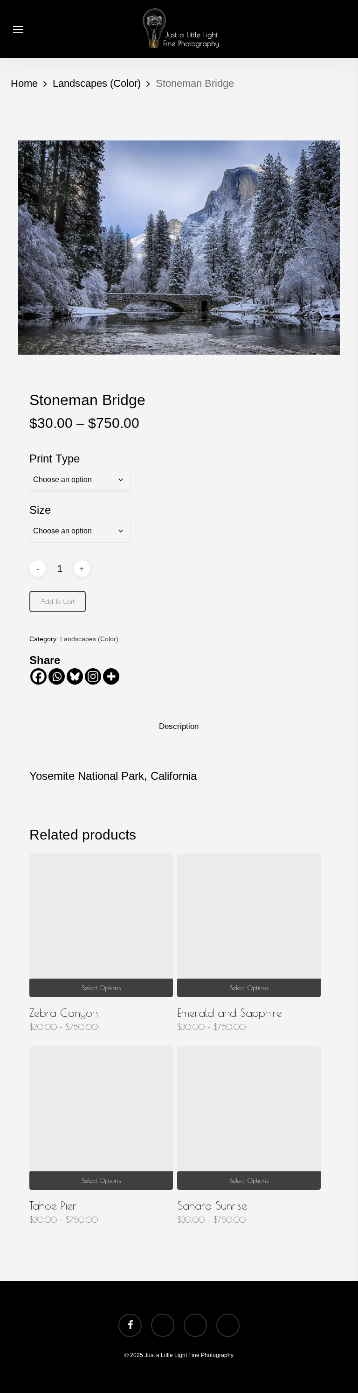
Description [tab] (179, 726)
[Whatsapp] (56, 676)
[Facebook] (38, 676)
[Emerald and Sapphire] (249, 925)
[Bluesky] (75, 676)
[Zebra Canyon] (101, 925)
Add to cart (58, 601)
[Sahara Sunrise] (249, 1118)
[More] (111, 676)
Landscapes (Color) (97, 83)
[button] (18, 29)
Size (40, 510)
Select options (101, 988)
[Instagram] (93, 676)
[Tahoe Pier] (101, 1118)
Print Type (54, 458)
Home (24, 83)
